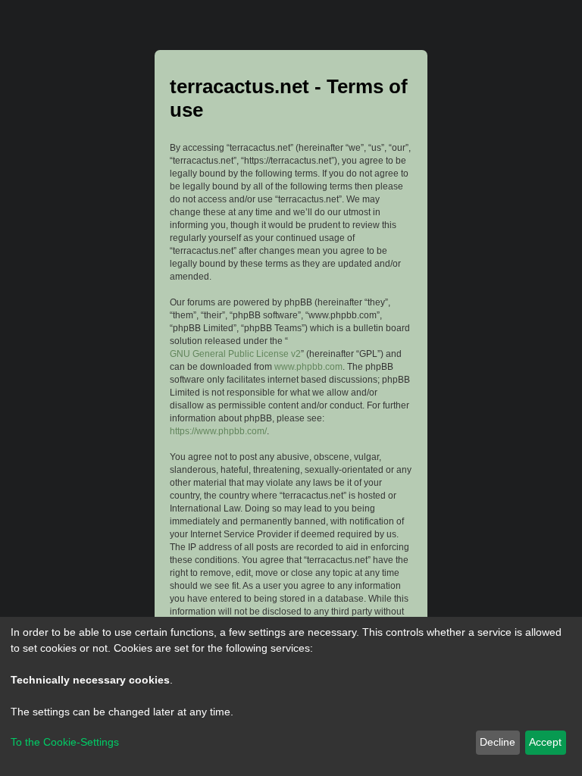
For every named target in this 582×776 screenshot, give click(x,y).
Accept (545, 742)
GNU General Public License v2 (235, 354)
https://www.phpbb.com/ (218, 431)
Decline (497, 742)
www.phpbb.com (308, 366)
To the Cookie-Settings (65, 742)
